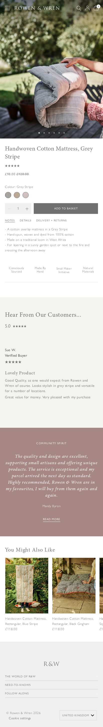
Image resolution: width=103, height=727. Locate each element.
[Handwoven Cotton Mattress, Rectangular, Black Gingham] (73, 598)
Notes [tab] (10, 220)
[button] (51, 165)
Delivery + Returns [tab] (51, 220)
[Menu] (7, 7)
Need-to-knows (18, 685)
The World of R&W (20, 676)
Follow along (17, 693)
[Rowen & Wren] (37, 8)
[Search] (78, 8)
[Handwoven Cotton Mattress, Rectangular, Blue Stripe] (26, 598)
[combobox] (78, 715)
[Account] (87, 7)
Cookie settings (20, 718)
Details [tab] (25, 220)
